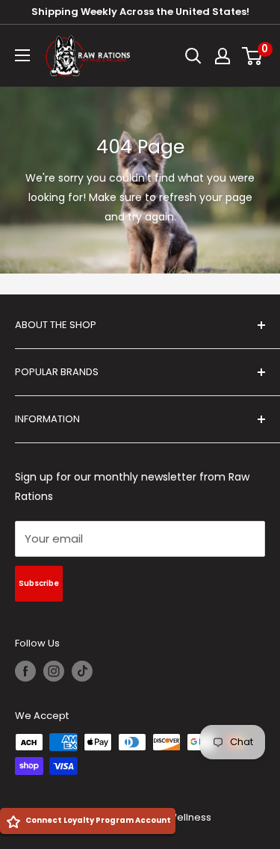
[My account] (222, 56)
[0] (252, 56)
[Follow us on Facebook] (25, 671)
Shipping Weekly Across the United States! (140, 11)
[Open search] (193, 56)
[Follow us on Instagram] (53, 671)
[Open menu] (22, 55)
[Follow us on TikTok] (82, 671)
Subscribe (39, 583)
